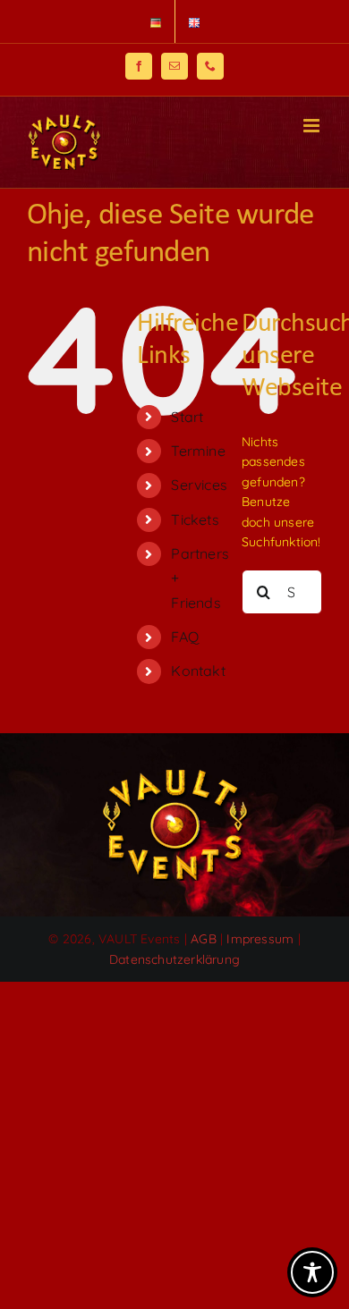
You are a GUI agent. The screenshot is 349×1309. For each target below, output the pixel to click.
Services (199, 485)
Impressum (260, 939)
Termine (198, 451)
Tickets (194, 519)
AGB (204, 939)
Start (187, 417)
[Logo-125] (174, 775)
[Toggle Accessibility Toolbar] (312, 1272)
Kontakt (198, 671)
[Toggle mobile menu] (312, 125)
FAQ (185, 637)
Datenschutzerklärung (174, 959)
